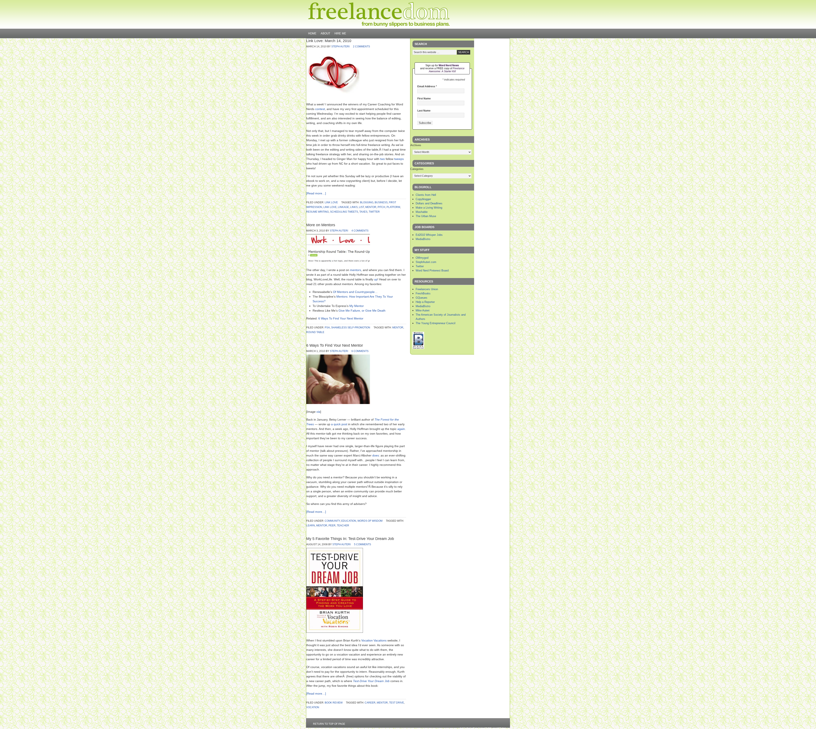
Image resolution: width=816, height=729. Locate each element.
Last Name (424, 110)
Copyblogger (423, 199)
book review (334, 702)
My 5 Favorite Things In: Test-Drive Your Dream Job (350, 539)
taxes (363, 211)
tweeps (399, 159)
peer (332, 525)
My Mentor (356, 306)
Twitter (420, 266)
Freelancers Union (427, 289)
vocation (312, 707)
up (375, 279)
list (361, 207)
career (370, 702)
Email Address (427, 86)
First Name (424, 98)
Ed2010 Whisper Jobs (429, 234)
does (375, 455)
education (348, 520)
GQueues (421, 297)
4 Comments (359, 230)
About (325, 33)
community (332, 520)
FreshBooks (423, 293)
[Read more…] (316, 193)
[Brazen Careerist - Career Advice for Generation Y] (418, 348)
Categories (417, 169)
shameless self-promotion (350, 327)
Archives (415, 145)
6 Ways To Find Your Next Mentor (340, 318)
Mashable (422, 211)
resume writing (317, 211)
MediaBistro (423, 239)
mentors (355, 270)
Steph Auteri (340, 46)
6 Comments (359, 351)
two (382, 159)
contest (320, 109)
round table (315, 332)
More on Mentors (320, 225)
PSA (327, 327)
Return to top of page (329, 723)
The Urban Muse (426, 216)
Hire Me (340, 33)
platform (393, 207)
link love (331, 202)
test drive (396, 702)
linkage (343, 207)
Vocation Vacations (374, 640)
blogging (366, 202)
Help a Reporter (425, 302)
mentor (370, 207)
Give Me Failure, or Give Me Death (362, 310)
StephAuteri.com (426, 262)
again (401, 429)
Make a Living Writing (429, 207)
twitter (374, 211)
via (318, 411)
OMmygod (422, 257)
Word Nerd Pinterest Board (432, 270)
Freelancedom (379, 14)
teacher (343, 525)
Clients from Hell (426, 194)
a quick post (339, 424)
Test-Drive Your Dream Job (371, 681)
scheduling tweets (344, 211)
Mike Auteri (422, 310)
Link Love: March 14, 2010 (328, 41)
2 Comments (361, 46)
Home (312, 33)
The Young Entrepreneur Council (435, 323)
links (354, 207)
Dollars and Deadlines (429, 203)
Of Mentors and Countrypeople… (355, 292)
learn (310, 525)
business (381, 202)
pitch (381, 207)
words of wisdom (369, 520)
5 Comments (362, 544)
